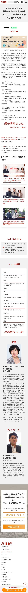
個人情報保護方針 (6, 584)
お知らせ (3, 565)
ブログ (3, 567)
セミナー (3, 569)
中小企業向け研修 (6, 560)
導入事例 (3, 562)
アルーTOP (4, 555)
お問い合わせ (21, 2)
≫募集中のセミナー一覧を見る (18, 127)
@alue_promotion (6, 552)
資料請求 (19, 1)
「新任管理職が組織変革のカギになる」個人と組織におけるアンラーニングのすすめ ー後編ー (13, 223)
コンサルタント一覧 (6, 572)
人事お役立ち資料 (6, 579)
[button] (26, 2)
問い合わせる (14, 527)
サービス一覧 (5, 557)
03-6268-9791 (18, 2)
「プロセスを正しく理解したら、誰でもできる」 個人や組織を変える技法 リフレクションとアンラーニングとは (14, 180)
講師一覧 (3, 574)
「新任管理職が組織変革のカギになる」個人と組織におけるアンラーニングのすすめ (13, 201)
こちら (3, 146)
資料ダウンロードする (13, 515)
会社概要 (3, 582)
